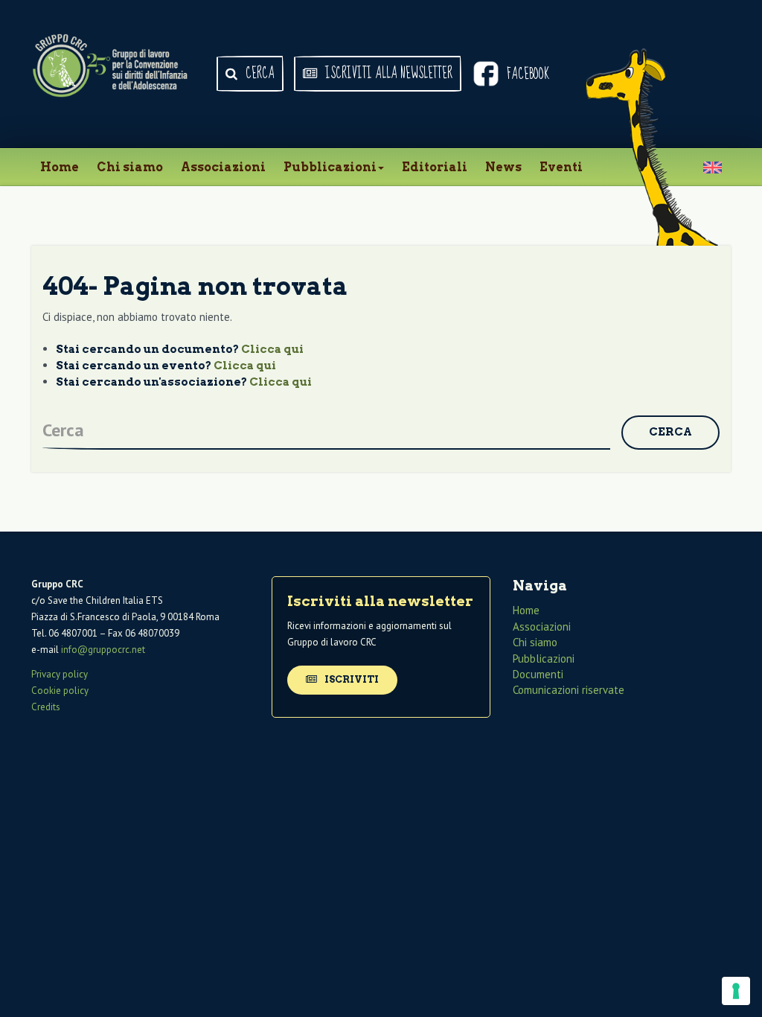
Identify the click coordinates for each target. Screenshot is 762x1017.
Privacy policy (59, 674)
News (503, 167)
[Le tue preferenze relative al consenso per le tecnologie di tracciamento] (736, 991)
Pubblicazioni (330, 167)
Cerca (259, 73)
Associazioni (223, 167)
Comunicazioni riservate (568, 690)
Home (59, 167)
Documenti (538, 674)
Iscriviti (350, 679)
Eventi (561, 167)
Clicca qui (272, 349)
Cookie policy (60, 690)
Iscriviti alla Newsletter (387, 73)
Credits (45, 707)
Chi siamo (130, 167)
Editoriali (434, 167)
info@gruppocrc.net (103, 649)
